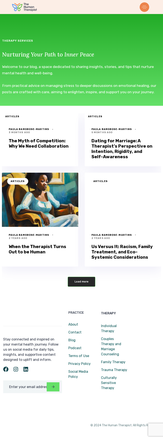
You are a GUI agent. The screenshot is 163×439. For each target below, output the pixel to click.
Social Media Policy (78, 374)
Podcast (75, 348)
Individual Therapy (109, 328)
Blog (72, 340)
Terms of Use (78, 356)
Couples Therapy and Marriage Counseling (111, 346)
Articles (12, 116)
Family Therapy (113, 362)
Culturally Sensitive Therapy (109, 383)
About (73, 324)
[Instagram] (15, 369)
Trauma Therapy (114, 370)
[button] (145, 7)
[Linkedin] (25, 369)
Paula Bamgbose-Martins (29, 129)
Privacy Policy (79, 364)
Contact (75, 332)
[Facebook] (5, 369)
